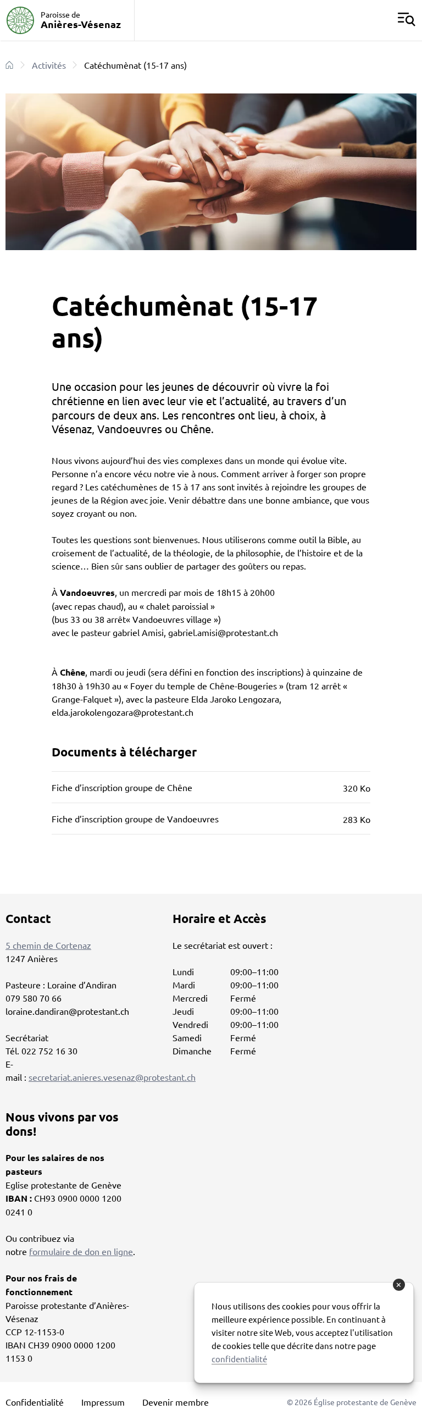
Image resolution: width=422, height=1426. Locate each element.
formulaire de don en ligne (81, 1251)
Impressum (103, 1401)
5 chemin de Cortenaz (48, 944)
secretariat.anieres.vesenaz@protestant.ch (112, 1076)
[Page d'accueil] (9, 64)
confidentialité (239, 1358)
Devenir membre (175, 1401)
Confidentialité (34, 1401)
